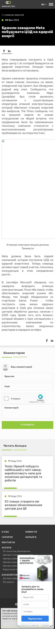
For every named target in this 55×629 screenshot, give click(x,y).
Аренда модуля (11, 562)
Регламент (8, 582)
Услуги (6, 547)
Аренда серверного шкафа (17, 559)
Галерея (7, 537)
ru (42, 4)
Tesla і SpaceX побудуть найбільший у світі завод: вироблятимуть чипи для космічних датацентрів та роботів (23, 473)
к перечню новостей (14, 15)
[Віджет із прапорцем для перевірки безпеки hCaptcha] (24, 398)
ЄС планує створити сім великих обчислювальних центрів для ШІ (23, 505)
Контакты (8, 542)
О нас (5, 532)
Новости (31, 532)
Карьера (31, 537)
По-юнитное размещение (16, 551)
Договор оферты (11, 578)
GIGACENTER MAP (12, 575)
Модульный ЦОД (11, 569)
